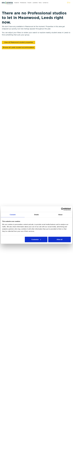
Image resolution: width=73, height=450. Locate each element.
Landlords (35, 2)
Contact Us (45, 2)
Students (16, 2)
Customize (35, 239)
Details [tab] (36, 214)
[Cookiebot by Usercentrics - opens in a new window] (62, 209)
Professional (23, 2)
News (40, 2)
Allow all (59, 239)
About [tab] (60, 214)
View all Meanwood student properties (18, 42)
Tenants (29, 2)
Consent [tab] (12, 214)
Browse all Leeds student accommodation (18, 47)
